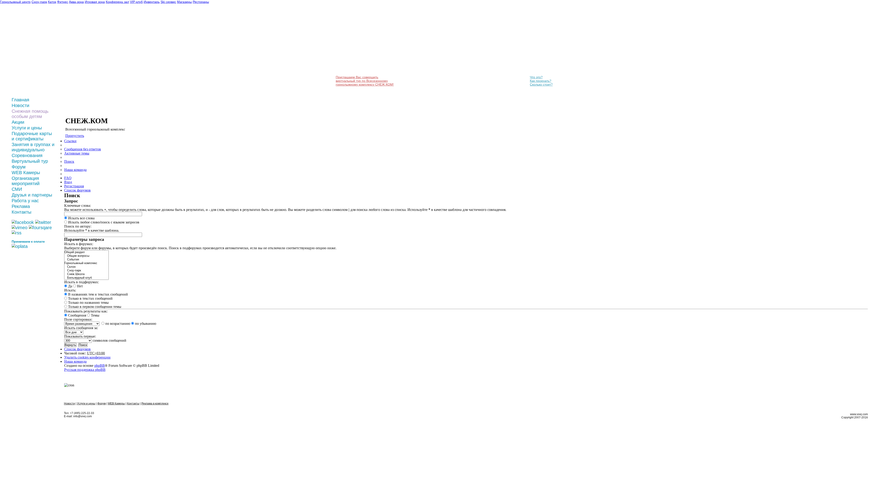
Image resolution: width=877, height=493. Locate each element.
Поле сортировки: (78, 319)
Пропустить (74, 136)
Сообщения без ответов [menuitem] (82, 149)
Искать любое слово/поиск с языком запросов (103, 222)
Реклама (21, 206)
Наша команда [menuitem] (75, 170)
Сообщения (76, 315)
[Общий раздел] (86, 252)
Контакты (21, 212)
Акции (18, 122)
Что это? (536, 77)
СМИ (17, 189)
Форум (19, 166)
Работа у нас (25, 200)
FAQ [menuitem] (67, 178)
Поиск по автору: (77, 226)
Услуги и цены (27, 127)
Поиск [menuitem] (69, 161)
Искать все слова (81, 218)
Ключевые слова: (77, 205)
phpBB (99, 365)
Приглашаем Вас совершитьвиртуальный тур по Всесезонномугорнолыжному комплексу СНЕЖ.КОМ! (365, 80)
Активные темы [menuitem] (76, 153)
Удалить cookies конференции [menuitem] (87, 357)
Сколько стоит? (541, 84)
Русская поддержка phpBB (85, 370)
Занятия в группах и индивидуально (33, 147)
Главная (20, 99)
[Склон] (86, 267)
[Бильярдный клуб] (86, 278)
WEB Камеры (26, 172)
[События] (86, 259)
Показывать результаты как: (86, 311)
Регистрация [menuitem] (74, 186)
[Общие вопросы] (86, 256)
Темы (94, 315)
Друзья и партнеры (32, 194)
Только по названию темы (88, 302)
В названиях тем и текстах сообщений (97, 294)
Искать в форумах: (78, 244)
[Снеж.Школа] (86, 274)
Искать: (70, 290)
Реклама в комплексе (155, 403)
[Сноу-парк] (86, 270)
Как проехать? (540, 81)
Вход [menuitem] (68, 182)
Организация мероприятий (26, 181)
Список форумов (77, 349)
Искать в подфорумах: (81, 282)
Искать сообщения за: (81, 328)
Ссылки (70, 141)
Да (69, 286)
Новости (20, 105)
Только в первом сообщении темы (94, 307)
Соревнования (27, 155)
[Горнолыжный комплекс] (86, 263)
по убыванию (145, 323)
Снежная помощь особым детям (30, 114)
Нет (79, 286)
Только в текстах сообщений (90, 298)
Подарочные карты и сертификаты (32, 136)
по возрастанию (117, 323)
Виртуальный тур (30, 161)
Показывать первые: (80, 336)
